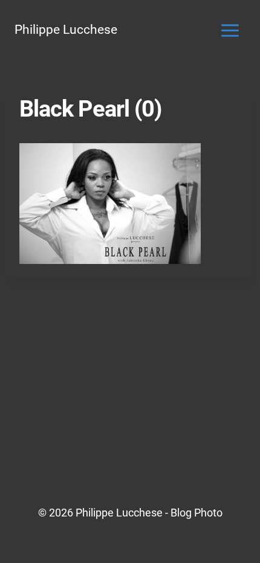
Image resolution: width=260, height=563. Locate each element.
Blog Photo (197, 512)
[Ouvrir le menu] (229, 30)
